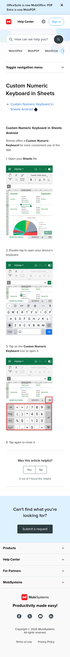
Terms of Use (24, 642)
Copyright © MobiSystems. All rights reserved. (35, 630)
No (41, 470)
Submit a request (35, 529)
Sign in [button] (56, 22)
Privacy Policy (46, 642)
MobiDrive (51, 51)
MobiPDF (33, 51)
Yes (29, 470)
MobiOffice (15, 51)
